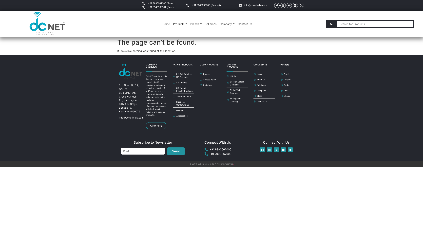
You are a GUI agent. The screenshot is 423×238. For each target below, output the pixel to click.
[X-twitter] (301, 5)
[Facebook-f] (277, 5)
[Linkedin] (295, 5)
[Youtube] (289, 5)
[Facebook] (262, 149)
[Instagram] (283, 5)
